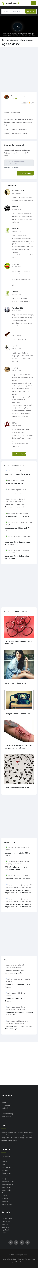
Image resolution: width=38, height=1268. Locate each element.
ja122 (14, 332)
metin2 (4, 1135)
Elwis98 (15, 264)
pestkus (15, 207)
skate (7, 133)
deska (13, 129)
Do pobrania (6, 1105)
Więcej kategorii (7, 1204)
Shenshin (14, 98)
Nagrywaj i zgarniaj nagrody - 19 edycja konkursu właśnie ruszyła (18, 905)
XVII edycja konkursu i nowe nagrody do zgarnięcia (16, 868)
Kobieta (4, 1162)
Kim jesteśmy (6, 1218)
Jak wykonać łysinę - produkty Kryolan (17, 985)
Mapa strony (6, 1116)
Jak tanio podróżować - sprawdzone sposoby (14, 972)
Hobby (3, 1179)
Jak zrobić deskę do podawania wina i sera (17, 543)
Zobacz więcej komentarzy (20, 454)
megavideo (5, 1138)
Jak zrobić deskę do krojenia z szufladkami (17, 557)
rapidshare (17, 1135)
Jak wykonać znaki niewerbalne (17, 474)
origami (4, 1132)
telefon (20, 1132)
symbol (25, 133)
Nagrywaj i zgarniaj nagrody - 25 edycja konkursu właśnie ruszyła (18, 891)
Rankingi (4, 1108)
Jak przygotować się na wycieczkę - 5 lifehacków (19, 1013)
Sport (3, 1164)
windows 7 (15, 1138)
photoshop (12, 1132)
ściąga (22, 1138)
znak (6, 129)
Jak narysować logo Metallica (17, 516)
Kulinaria (4, 1159)
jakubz (15, 368)
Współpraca (5, 1227)
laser (15, 1140)
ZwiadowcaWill (18, 190)
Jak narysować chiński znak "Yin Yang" (18, 529)
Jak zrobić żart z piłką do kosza (17, 879)
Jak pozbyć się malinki (14, 483)
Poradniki (4, 1201)
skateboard (15, 133)
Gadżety (4, 1176)
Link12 (14, 346)
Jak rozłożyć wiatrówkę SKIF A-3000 (17, 854)
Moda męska (6, 1187)
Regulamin (5, 1230)
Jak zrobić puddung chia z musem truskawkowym (18, 1027)
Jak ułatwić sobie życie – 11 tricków (16, 999)
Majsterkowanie (7, 1184)
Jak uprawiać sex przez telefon (17, 714)
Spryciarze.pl (24, 1255)
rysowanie (26, 1135)
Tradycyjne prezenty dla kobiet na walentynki (19, 642)
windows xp (28, 1132)
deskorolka (22, 129)
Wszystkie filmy (7, 1114)
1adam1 (15, 291)
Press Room (5, 1221)
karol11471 (16, 228)
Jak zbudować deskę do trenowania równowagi (14, 506)
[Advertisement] (19, 69)
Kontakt (4, 1102)
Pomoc (4, 1233)
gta (32, 1135)
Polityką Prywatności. (21, 1262)
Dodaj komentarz (25, 173)
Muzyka (4, 1193)
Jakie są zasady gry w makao (17, 787)
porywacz (16, 423)
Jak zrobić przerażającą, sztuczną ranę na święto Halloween (18, 746)
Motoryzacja (6, 1190)
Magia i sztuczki (7, 1181)
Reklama (4, 1224)
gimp (10, 1135)
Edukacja (4, 1170)
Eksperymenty (6, 1173)
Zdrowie (4, 1196)
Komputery (5, 1156)
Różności (4, 1199)
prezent (29, 1138)
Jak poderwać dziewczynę (15, 683)
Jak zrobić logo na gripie (14, 493)
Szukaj (31, 11)
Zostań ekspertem (8, 1111)
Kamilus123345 (19, 308)
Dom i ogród (6, 1167)
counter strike (6, 1140)
